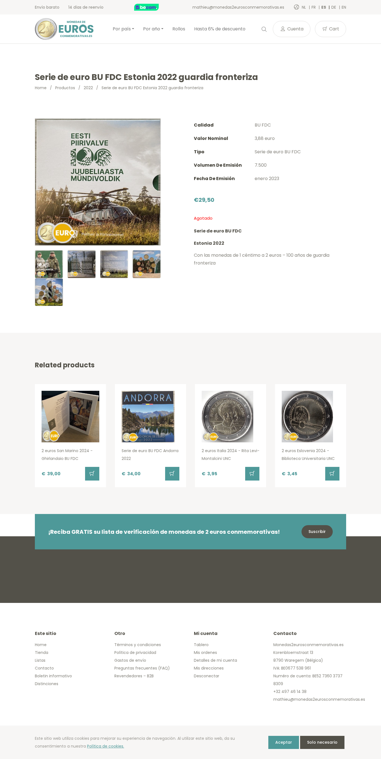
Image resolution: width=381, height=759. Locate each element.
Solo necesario (322, 742)
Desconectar (206, 676)
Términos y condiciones (137, 645)
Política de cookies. (105, 746)
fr (314, 7)
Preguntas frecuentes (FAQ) (142, 668)
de (334, 7)
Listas (40, 660)
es (324, 7)
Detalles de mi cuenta (215, 660)
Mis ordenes (205, 652)
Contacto (44, 668)
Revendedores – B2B (134, 676)
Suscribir (317, 531)
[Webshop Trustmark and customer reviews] (152, 7)
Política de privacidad (135, 652)
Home (41, 88)
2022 (88, 88)
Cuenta (294, 29)
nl (304, 7)
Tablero (201, 645)
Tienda (41, 652)
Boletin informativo (53, 676)
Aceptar (283, 742)
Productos (65, 88)
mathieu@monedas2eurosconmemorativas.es (238, 7)
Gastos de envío (130, 660)
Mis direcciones (209, 668)
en (344, 7)
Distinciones (46, 684)
